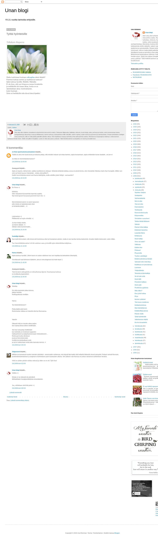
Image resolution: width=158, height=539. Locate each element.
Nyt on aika (138, 201)
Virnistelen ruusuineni (142, 218)
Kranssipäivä (139, 207)
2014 (135, 159)
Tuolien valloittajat (141, 256)
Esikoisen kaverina (141, 230)
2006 (135, 350)
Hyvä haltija (139, 239)
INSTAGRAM (137, 77)
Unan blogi (16, 10)
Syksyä (137, 224)
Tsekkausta (138, 210)
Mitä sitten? (138, 291)
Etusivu (65, 397)
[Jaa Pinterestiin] (37, 124)
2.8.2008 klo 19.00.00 (19, 162)
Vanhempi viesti (120, 397)
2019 (135, 144)
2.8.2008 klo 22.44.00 (19, 277)
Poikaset (137, 250)
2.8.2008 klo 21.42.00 (19, 262)
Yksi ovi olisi (139, 204)
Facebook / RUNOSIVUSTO (142, 75)
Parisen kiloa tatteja (141, 227)
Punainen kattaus (140, 282)
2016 (135, 153)
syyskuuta (138, 187)
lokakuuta (138, 184)
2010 (135, 170)
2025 (135, 127)
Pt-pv (136, 296)
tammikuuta (139, 343)
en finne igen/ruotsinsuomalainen (23, 152)
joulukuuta (138, 178)
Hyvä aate (138, 285)
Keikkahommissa (140, 305)
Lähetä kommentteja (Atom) (19, 400)
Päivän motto (139, 314)
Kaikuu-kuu (138, 247)
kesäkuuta (138, 329)
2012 (135, 164)
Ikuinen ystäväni (140, 299)
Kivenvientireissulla (141, 213)
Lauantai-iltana (140, 233)
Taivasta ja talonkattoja (142, 273)
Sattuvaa (138, 244)
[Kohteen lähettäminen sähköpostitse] (28, 124)
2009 (135, 173)
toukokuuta (139, 332)
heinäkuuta (139, 326)
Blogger (117, 533)
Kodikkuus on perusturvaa (143, 265)
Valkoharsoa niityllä (141, 319)
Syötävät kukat (148, 362)
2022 (135, 135)
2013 (135, 161)
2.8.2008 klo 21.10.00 (19, 246)
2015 (135, 156)
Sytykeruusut (147, 374)
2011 (135, 167)
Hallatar (14, 127)
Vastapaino (138, 195)
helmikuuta (139, 340)
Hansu (14, 253)
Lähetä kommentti (15, 392)
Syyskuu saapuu (140, 192)
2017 (135, 150)
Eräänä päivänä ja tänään (143, 259)
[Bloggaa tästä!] (30, 124)
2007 (135, 347)
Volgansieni (16, 352)
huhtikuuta (138, 335)
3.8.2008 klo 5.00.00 (19, 345)
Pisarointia (138, 253)
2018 (135, 147)
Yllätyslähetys (139, 270)
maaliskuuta (139, 337)
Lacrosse (138, 267)
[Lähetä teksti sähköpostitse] (24, 124)
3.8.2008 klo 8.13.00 (19, 363)
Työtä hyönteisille (140, 317)
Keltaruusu (138, 236)
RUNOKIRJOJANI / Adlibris (142, 72)
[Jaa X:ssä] (33, 124)
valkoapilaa (31, 77)
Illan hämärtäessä (141, 308)
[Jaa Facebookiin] (35, 124)
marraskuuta (139, 181)
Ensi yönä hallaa (140, 293)
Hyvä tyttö (138, 279)
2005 (135, 353)
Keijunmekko (139, 215)
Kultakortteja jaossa (141, 311)
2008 (135, 176)
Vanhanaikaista (140, 198)
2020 (135, 141)
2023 (135, 133)
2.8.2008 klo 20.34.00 (19, 230)
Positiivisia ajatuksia (141, 288)
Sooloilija (15, 236)
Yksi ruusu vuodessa (142, 302)
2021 (135, 138)
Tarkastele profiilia (137, 63)
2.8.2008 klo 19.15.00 (19, 178)
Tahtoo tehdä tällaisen (142, 221)
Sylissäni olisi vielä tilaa (143, 262)
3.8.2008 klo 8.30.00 (19, 388)
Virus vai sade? (140, 241)
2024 (135, 130)
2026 (135, 124)
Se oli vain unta (140, 276)
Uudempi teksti (12, 397)
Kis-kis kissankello (141, 322)
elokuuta (138, 190)
